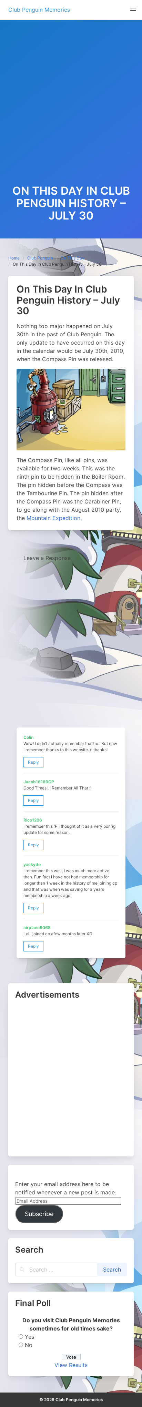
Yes (29, 1336)
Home (14, 258)
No (28, 1345)
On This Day (72, 258)
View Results (71, 1365)
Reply (33, 762)
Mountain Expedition (53, 517)
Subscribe (39, 1213)
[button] (133, 9)
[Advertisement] (71, 110)
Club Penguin (40, 258)
